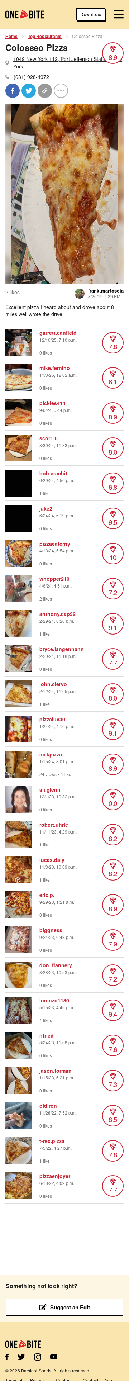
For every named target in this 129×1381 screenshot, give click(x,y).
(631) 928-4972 (31, 76)
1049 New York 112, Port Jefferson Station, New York (67, 62)
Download (90, 14)
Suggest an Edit (70, 1307)
